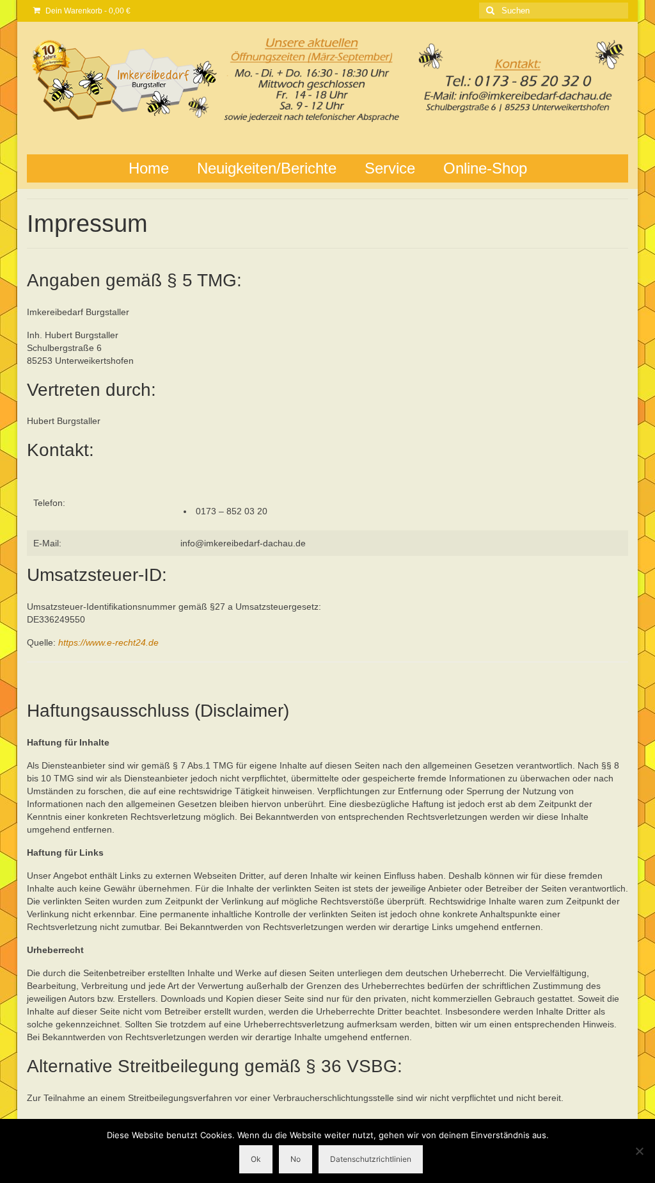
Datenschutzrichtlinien (370, 1159)
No (295, 1159)
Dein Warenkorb (86, 10)
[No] (639, 1151)
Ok (256, 1159)
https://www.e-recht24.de (108, 642)
